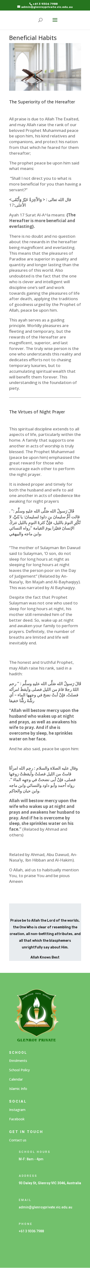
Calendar (16, 1079)
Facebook (16, 1119)
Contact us (17, 1140)
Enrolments (18, 1060)
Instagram (17, 1109)
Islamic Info (18, 1088)
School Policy (19, 1070)
